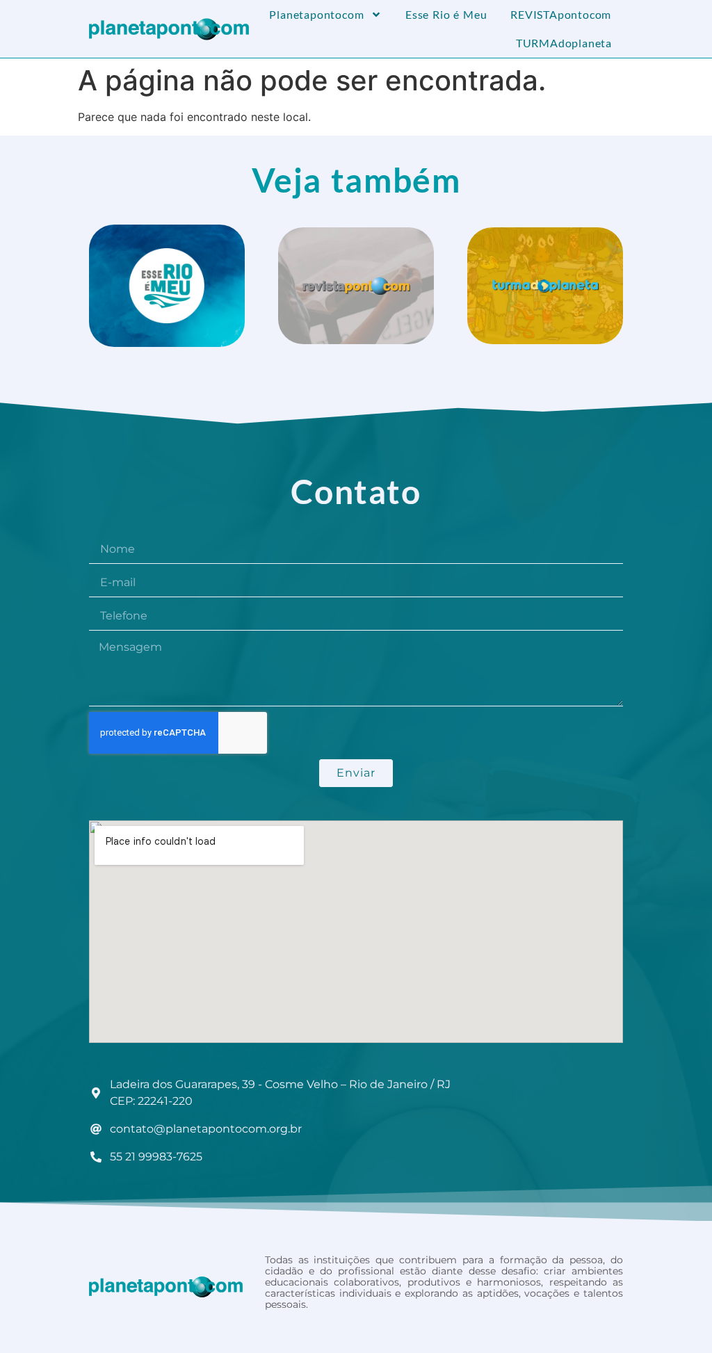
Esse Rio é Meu (446, 14)
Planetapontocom (316, 14)
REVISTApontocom (560, 14)
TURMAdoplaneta (564, 42)
